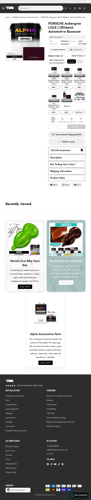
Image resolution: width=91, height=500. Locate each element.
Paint (8, 400)
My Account (10, 451)
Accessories (11, 418)
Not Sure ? (80, 112)
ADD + (54, 87)
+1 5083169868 (53, 446)
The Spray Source (48, 495)
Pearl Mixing (51, 409)
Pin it (78, 184)
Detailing (9, 422)
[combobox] (40, 8)
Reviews (50, 400)
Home (8, 17)
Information (10, 426)
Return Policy (11, 468)
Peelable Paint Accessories (16, 431)
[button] (84, 8)
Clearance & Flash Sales (15, 396)
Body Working (11, 405)
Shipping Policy (12, 464)
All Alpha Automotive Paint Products (25, 17)
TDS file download (60, 150)
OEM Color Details (55, 37)
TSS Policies (52, 405)
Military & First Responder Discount (60, 422)
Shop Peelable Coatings (56, 418)
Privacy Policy (11, 472)
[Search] (20, 8)
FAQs (8, 459)
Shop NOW (25, 286)
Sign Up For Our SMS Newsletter (59, 396)
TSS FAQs (51, 413)
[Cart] (84, 8)
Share (55, 184)
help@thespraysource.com (57, 450)
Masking (9, 413)
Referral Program (12, 446)
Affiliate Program (53, 426)
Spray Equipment (12, 409)
